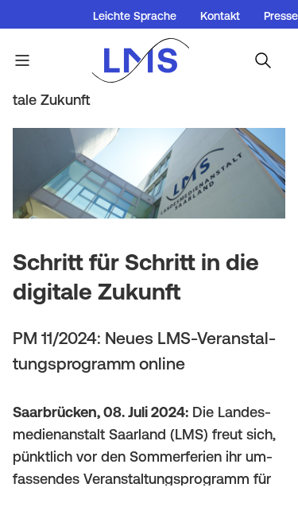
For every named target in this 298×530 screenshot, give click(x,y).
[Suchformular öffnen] (263, 60)
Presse (281, 16)
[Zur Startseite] (149, 60)
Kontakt (220, 16)
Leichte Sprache (134, 16)
